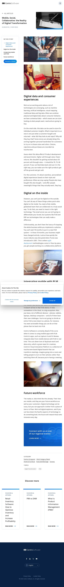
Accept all (52, 300)
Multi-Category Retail (43, 459)
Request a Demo (10, 61)
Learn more (34, 438)
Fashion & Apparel (29, 459)
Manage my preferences (31, 300)
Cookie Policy (44, 292)
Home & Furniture (29, 462)
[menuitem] (27, 576)
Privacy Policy (32, 292)
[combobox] (34, 565)
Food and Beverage (42, 462)
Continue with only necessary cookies (12, 300)
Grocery (52, 462)
